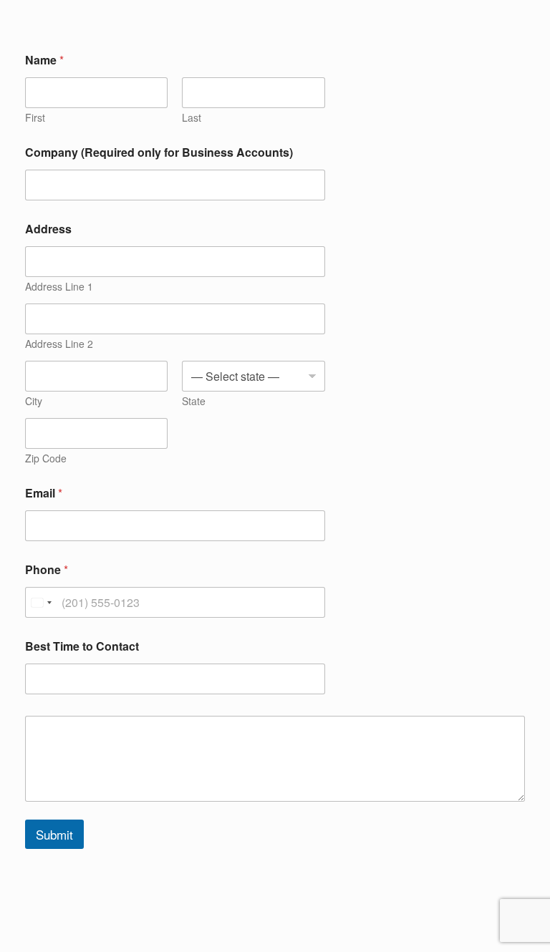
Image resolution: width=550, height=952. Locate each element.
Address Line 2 (59, 344)
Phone (46, 569)
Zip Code (46, 458)
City (33, 401)
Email (43, 493)
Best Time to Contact (82, 646)
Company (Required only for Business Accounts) (159, 152)
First (35, 118)
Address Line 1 (59, 287)
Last (191, 118)
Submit (54, 834)
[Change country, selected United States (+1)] (41, 602)
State (194, 401)
